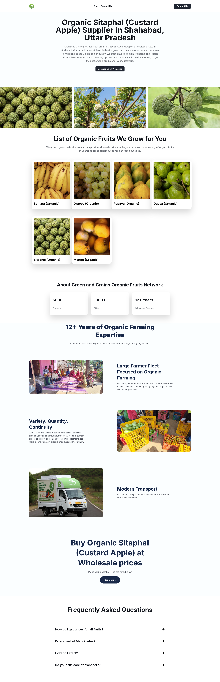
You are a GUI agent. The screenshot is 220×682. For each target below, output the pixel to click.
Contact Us (182, 6)
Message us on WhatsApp (110, 69)
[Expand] (163, 629)
